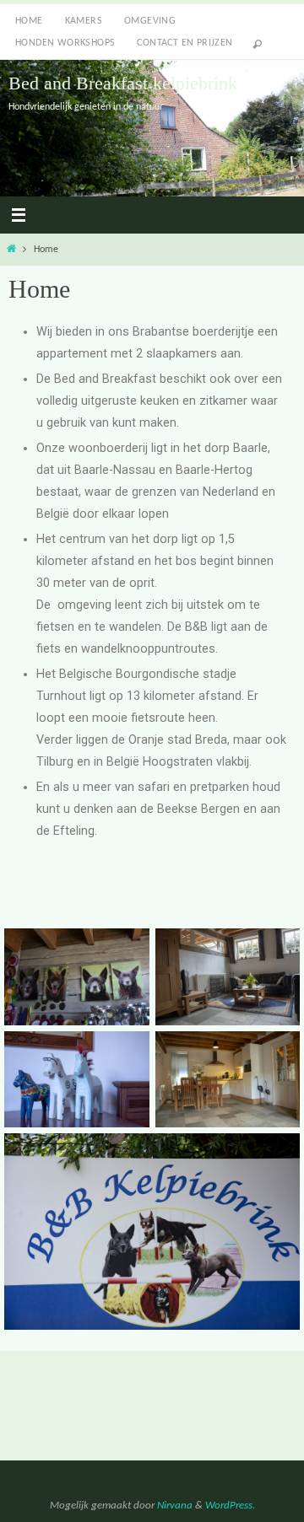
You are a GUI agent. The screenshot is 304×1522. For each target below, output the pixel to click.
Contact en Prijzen (184, 43)
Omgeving (150, 21)
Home (29, 21)
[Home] (11, 250)
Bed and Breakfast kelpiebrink (122, 83)
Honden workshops (65, 43)
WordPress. (230, 1505)
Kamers (83, 21)
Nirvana (175, 1505)
